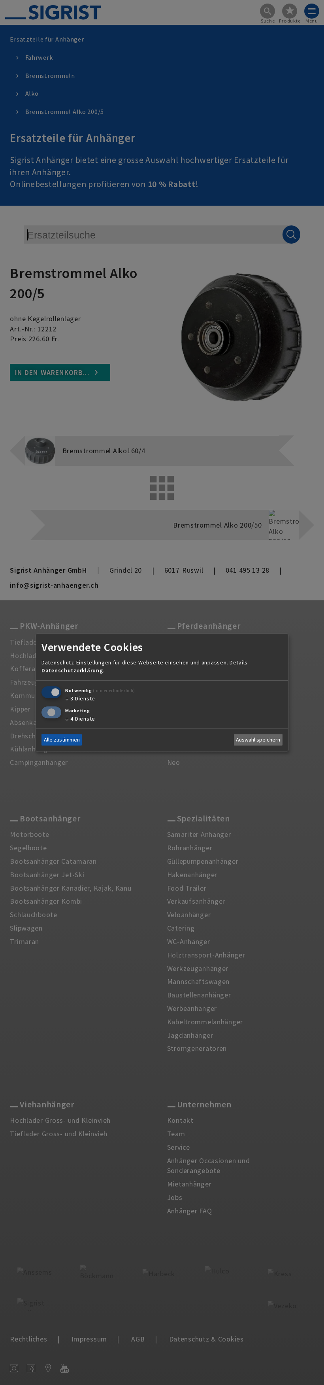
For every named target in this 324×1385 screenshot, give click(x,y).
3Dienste (80, 698)
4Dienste (80, 718)
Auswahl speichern (258, 739)
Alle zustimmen (62, 739)
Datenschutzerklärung (72, 670)
